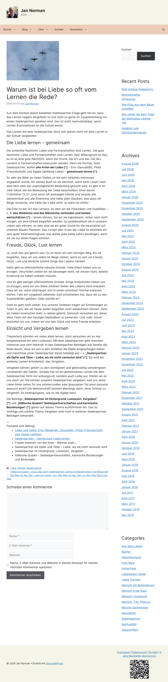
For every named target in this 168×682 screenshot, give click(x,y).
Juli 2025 (128, 230)
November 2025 (132, 208)
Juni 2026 (128, 174)
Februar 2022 (130, 392)
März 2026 (129, 191)
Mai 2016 (128, 515)
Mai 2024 (128, 280)
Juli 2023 (128, 319)
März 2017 (128, 504)
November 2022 (132, 364)
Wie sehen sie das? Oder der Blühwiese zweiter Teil (138, 118)
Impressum (123, 652)
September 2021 (132, 409)
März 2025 (129, 247)
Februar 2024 (130, 297)
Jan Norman (33, 10)
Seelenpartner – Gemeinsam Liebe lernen (42, 438)
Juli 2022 (128, 370)
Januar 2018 (130, 487)
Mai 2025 (128, 236)
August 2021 (130, 414)
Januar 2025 (130, 258)
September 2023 (133, 308)
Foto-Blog (128, 563)
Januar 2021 (130, 431)
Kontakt (59, 29)
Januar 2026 (130, 197)
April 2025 (128, 241)
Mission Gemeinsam (135, 607)
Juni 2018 (128, 476)
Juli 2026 (128, 169)
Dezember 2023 (132, 303)
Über (41, 29)
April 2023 (128, 336)
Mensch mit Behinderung (138, 585)
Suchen (126, 49)
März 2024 (129, 292)
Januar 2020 (130, 442)
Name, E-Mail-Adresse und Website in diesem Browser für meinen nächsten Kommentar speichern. (54, 565)
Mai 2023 (128, 331)
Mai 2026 (128, 180)
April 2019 (128, 459)
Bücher (7, 29)
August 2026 (130, 163)
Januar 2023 (130, 353)
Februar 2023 (130, 347)
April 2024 (128, 286)
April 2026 (128, 186)
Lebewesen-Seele (134, 574)
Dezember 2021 (132, 398)
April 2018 (128, 481)
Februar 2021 (130, 425)
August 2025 (130, 225)
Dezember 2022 (132, 359)
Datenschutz (139, 652)
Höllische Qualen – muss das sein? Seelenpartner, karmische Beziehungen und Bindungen (59, 471)
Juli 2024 (128, 275)
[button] (163, 29)
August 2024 (130, 269)
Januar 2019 (130, 464)
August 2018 (130, 470)
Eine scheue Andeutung (137, 89)
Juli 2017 (127, 492)
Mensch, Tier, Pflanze (136, 602)
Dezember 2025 (132, 202)
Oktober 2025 (131, 214)
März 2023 (129, 342)
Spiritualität (129, 624)
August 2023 (130, 314)
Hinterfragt (129, 568)
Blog (25, 29)
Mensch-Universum (134, 596)
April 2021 (128, 420)
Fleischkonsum (131, 557)
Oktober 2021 (130, 403)
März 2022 (129, 386)
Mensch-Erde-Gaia (134, 590)
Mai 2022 (128, 375)
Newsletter (76, 29)
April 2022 (128, 381)
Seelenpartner (34, 468)
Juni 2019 (128, 453)
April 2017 (128, 498)
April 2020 (128, 437)
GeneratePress (54, 663)
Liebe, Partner (17, 468)
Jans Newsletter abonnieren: (139, 655)
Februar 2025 (130, 253)
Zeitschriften (130, 629)
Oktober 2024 (131, 264)
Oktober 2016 (131, 509)
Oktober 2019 (131, 448)
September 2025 (133, 219)
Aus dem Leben (132, 546)
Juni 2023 (128, 325)
